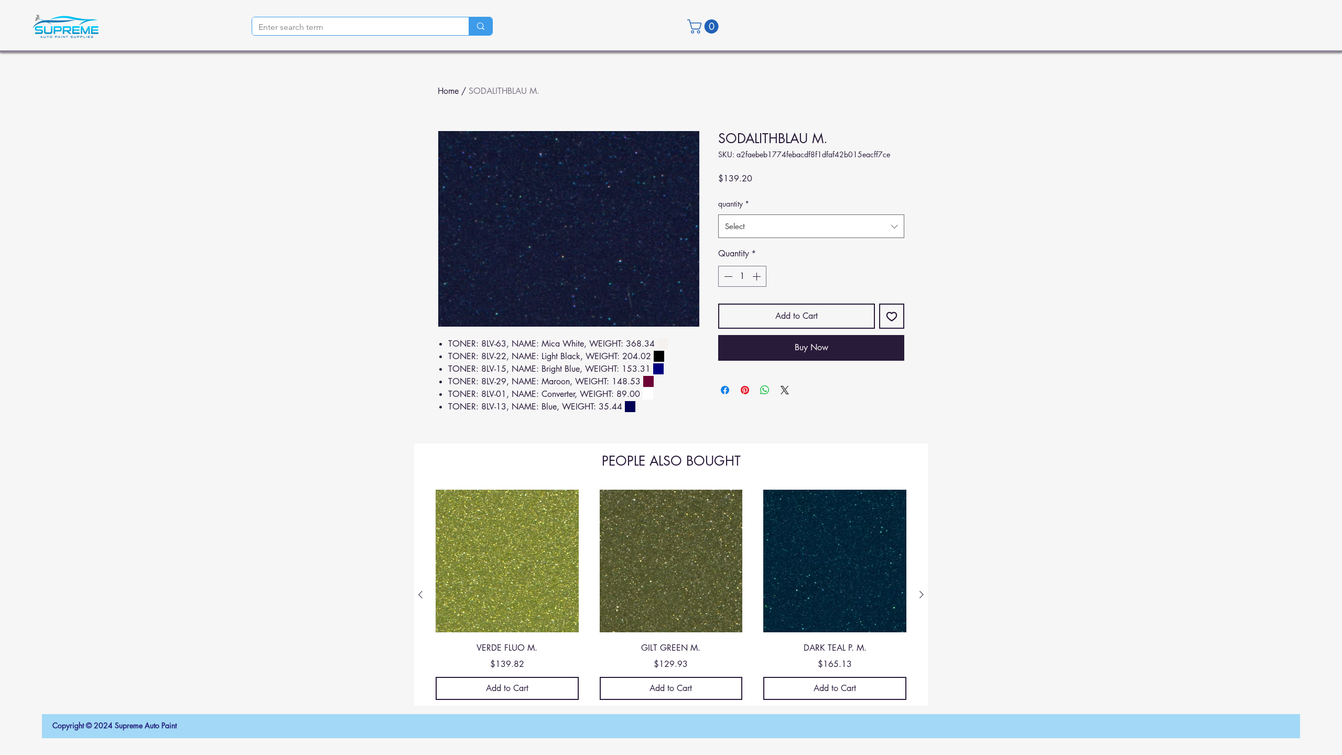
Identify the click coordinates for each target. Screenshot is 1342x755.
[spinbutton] (742, 276)
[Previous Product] (420, 594)
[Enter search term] (480, 26)
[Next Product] (921, 594)
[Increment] (757, 276)
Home (448, 90)
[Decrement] (727, 276)
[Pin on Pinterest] (745, 390)
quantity (733, 204)
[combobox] (811, 226)
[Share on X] (784, 390)
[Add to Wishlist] (891, 316)
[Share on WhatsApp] (765, 390)
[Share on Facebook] (725, 390)
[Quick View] (507, 561)
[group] (671, 594)
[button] (704, 26)
